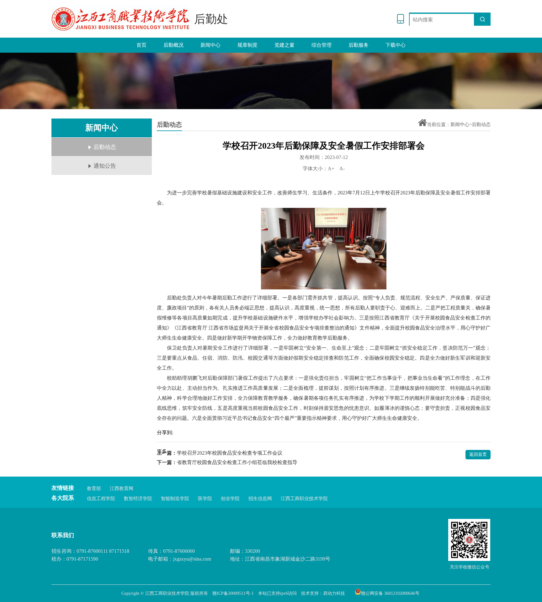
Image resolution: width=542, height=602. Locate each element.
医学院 (205, 498)
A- (342, 168)
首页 (141, 45)
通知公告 (104, 166)
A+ (331, 168)
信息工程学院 (101, 498)
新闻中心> (461, 124)
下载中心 (395, 45)
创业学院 (230, 498)
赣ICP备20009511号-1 (233, 593)
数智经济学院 (138, 498)
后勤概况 (173, 45)
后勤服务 (358, 45)
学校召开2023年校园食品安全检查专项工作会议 (229, 453)
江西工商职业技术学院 (304, 498)
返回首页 (478, 454)
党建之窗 (284, 45)
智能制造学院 (175, 498)
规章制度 (247, 45)
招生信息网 (260, 498)
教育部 (94, 488)
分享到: (165, 432)
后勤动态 (104, 147)
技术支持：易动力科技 (323, 593)
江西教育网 (121, 488)
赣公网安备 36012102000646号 (390, 593)
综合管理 (321, 45)
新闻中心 (210, 45)
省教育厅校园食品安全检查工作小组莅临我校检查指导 (237, 462)
